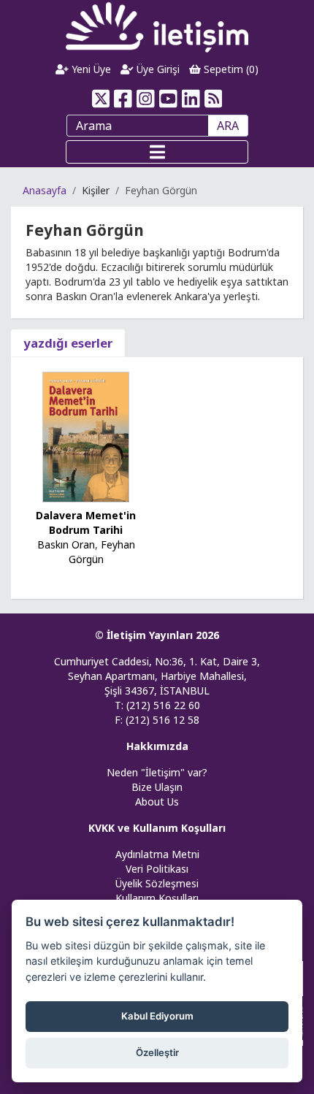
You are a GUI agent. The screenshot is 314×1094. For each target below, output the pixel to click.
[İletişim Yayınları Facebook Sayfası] (123, 99)
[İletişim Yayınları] (157, 27)
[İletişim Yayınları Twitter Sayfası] (100, 99)
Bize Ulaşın (157, 787)
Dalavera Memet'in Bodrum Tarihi (86, 522)
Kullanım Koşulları (157, 898)
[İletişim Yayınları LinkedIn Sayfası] (191, 99)
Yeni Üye (90, 69)
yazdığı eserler (67, 342)
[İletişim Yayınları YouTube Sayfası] (168, 99)
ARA (228, 126)
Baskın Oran (66, 544)
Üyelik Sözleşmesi (157, 883)
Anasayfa (44, 190)
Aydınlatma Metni (157, 854)
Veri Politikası (157, 869)
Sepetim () (230, 69)
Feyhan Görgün (102, 552)
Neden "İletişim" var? (157, 772)
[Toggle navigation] (157, 152)
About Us (157, 801)
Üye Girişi (157, 69)
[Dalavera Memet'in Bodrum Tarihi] (86, 436)
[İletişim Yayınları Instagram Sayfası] (145, 99)
